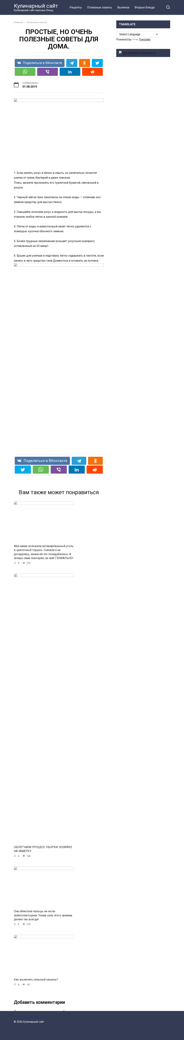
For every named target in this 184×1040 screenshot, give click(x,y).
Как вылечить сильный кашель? (36, 979)
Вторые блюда (145, 7)
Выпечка (123, 7)
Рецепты (76, 7)
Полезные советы (99, 7)
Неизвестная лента (141, 52)
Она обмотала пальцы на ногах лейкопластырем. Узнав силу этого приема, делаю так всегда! (43, 915)
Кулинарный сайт (36, 6)
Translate (144, 39)
